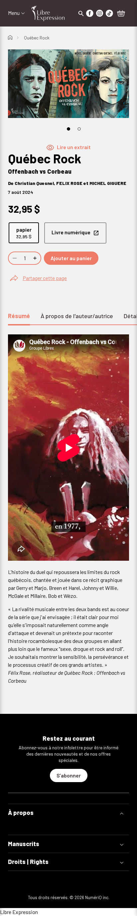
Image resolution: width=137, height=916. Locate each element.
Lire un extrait (74, 147)
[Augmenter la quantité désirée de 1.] (36, 258)
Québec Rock (37, 37)
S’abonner (69, 775)
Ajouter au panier (71, 258)
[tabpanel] (68, 513)
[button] (68, 813)
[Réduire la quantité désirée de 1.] (14, 258)
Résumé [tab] (19, 315)
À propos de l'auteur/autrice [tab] (77, 315)
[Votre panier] (121, 14)
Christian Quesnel (34, 183)
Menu (14, 13)
